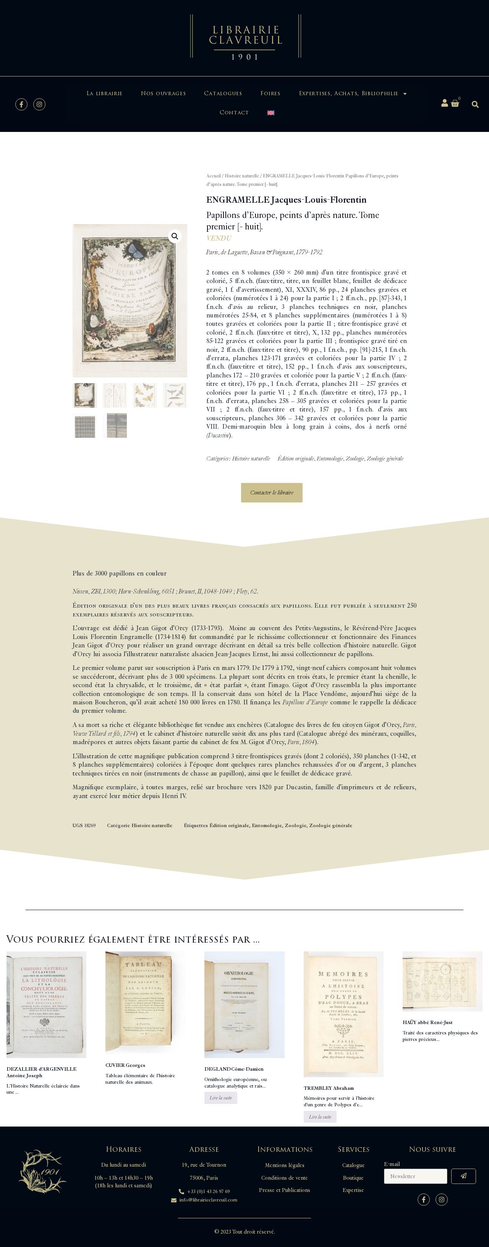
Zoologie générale (385, 458)
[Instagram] (39, 104)
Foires (270, 93)
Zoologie (355, 458)
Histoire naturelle (242, 176)
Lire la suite (221, 1098)
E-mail (392, 1164)
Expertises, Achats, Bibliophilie (348, 93)
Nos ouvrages (163, 93)
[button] (475, 104)
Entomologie (330, 458)
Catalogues (223, 93)
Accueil (213, 176)
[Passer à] (270, 112)
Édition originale (296, 458)
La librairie (104, 93)
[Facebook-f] (21, 104)
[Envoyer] (463, 1176)
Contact (234, 113)
